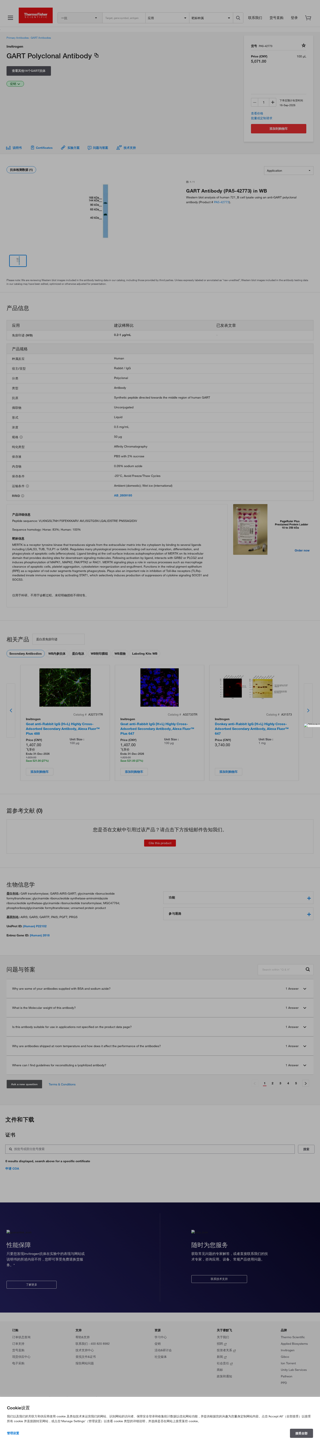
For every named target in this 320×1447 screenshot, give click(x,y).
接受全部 (301, 1433)
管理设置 (13, 1433)
